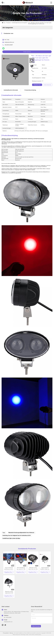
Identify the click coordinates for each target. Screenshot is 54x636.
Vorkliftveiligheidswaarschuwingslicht (19, 22)
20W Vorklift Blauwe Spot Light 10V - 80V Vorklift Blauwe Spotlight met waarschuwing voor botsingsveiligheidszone (21, 568)
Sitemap (11, 633)
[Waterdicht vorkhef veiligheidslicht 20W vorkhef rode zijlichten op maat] (9, 583)
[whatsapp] (3, 48)
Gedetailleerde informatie (11, 90)
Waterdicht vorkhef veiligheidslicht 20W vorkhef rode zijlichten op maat (9, 592)
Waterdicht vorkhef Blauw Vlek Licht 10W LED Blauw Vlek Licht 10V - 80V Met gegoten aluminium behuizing (33, 568)
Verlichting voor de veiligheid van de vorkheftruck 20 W (16, 535)
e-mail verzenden (36, 626)
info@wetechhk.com (9, 42)
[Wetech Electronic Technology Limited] (27, 2)
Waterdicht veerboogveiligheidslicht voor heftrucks (21, 532)
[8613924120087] (5, 625)
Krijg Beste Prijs (37, 84)
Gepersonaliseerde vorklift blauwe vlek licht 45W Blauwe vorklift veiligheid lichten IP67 (9, 568)
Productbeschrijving (30, 90)
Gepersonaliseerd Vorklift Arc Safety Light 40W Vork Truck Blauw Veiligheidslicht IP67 (45, 568)
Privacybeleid (5, 633)
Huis (4, 22)
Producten (8, 22)
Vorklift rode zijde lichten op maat (11, 538)
